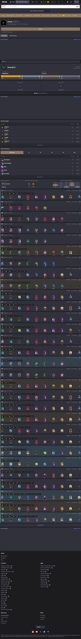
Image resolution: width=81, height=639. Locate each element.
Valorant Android (44, 573)
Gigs (2, 607)
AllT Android (43, 569)
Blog (2, 559)
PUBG (2, 575)
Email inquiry (4, 621)
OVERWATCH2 (4, 579)
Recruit (42, 619)
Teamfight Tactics (22, 2)
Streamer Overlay (5, 609)
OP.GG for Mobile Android (46, 565)
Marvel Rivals (4, 583)
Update (40, 29)
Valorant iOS (43, 575)
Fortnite (3, 590)
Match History (13, 35)
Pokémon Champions (6, 571)
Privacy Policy (4, 615)
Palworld (3, 569)
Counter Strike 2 (5, 588)
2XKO (2, 594)
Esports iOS (43, 586)
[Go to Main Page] (4, 2)
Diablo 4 (3, 592)
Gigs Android (43, 577)
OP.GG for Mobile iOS (45, 567)
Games (3, 600)
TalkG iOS (42, 583)
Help (2, 619)
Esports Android (44, 584)
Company (3, 558)
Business (42, 615)
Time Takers (4, 596)
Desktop (3, 598)
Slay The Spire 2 (5, 586)
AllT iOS (42, 571)
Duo (2, 602)
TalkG (2, 603)
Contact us (3, 623)
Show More (39, 145)
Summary (4, 35)
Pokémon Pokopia (5, 581)
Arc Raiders (4, 584)
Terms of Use (4, 617)
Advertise (42, 617)
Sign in (76, 2)
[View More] (62, 1)
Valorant (3, 573)
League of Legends (6, 565)
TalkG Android (43, 581)
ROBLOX (3, 577)
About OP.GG (4, 556)
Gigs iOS (42, 579)
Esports (3, 605)
